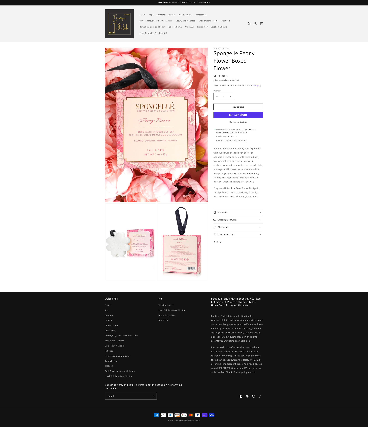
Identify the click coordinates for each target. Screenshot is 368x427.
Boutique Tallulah (180, 420)
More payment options (238, 122)
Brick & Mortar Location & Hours (120, 371)
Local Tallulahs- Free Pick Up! (118, 376)
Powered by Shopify (193, 420)
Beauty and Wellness (114, 340)
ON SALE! (109, 366)
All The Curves (111, 325)
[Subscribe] (153, 396)
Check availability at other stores (231, 140)
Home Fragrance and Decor (117, 356)
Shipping (217, 80)
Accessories (110, 330)
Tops (107, 310)
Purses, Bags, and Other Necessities (121, 335)
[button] (249, 24)
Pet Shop (109, 351)
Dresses (108, 320)
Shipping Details (165, 305)
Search (108, 305)
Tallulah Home (112, 361)
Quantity (217, 90)
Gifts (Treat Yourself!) (115, 345)
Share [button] (219, 242)
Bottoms (109, 315)
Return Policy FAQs (167, 315)
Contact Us (163, 320)
